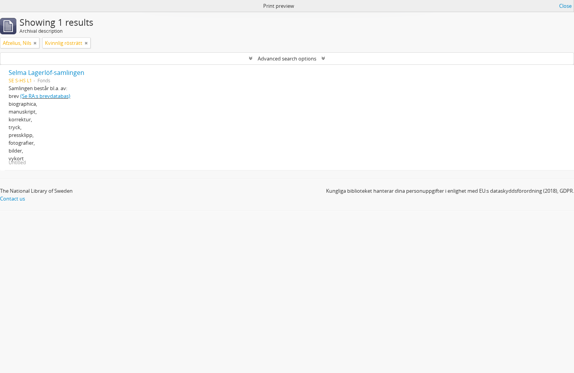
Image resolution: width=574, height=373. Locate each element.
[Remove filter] (35, 43)
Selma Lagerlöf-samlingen (46, 72)
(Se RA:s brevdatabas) (45, 95)
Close (565, 5)
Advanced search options (287, 58)
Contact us (12, 198)
